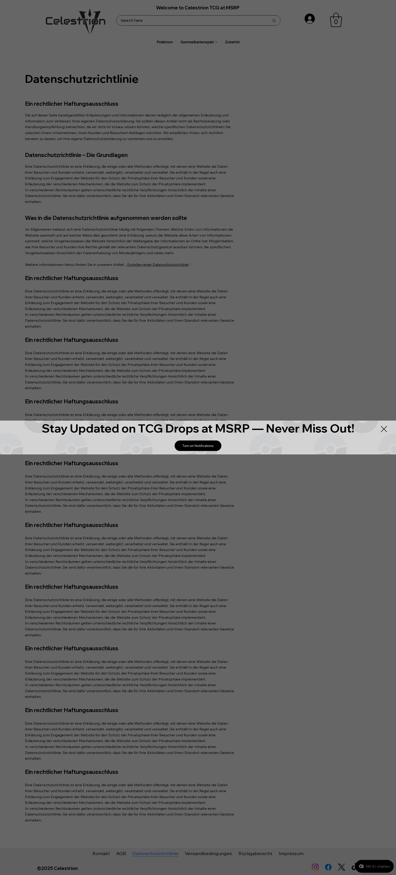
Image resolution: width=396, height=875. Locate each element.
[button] (198, 445)
